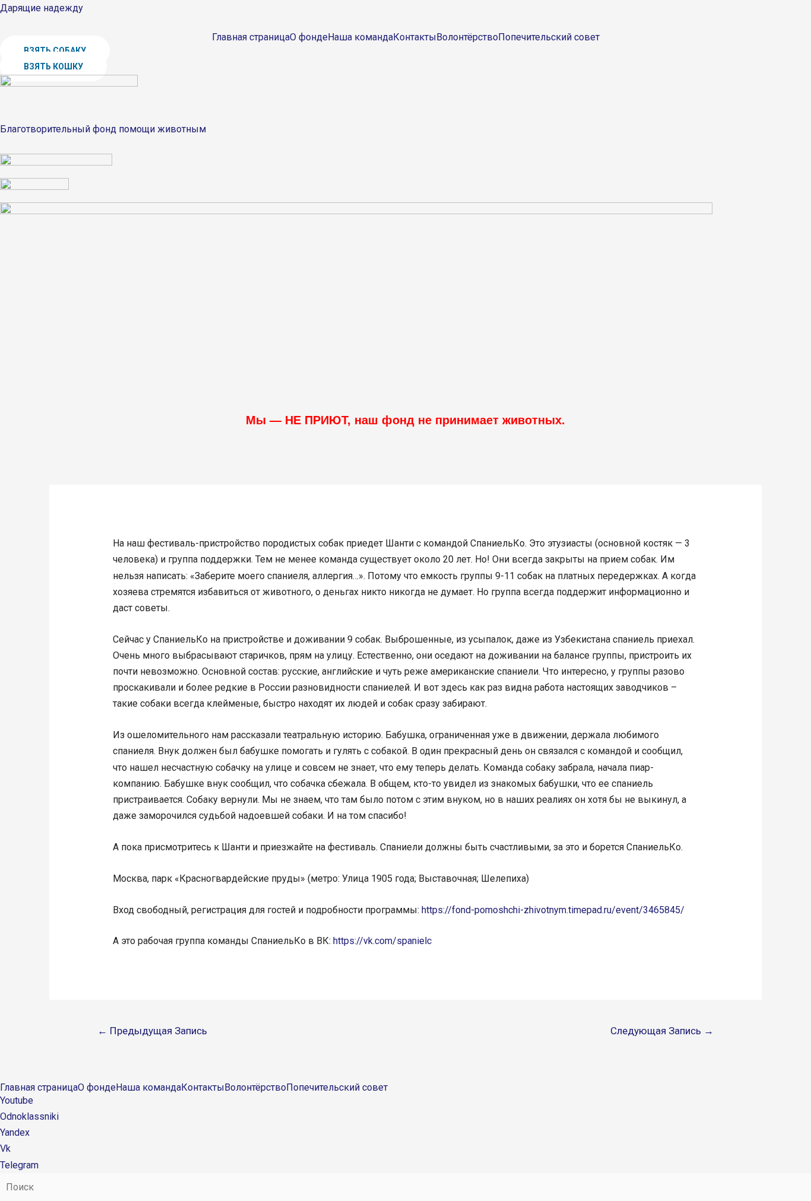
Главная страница (251, 37)
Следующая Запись (662, 1031)
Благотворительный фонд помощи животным (103, 129)
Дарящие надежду (41, 8)
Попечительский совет (549, 37)
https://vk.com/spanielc (382, 940)
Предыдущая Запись (152, 1031)
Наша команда (360, 37)
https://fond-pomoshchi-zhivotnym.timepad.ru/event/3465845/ (553, 910)
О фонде (309, 37)
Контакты (414, 37)
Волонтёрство (467, 37)
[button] (55, 50)
